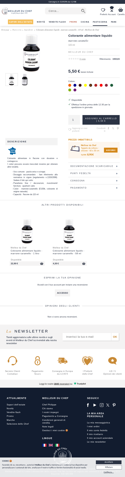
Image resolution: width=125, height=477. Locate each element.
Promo (10, 416)
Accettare (109, 462)
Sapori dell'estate (16, 404)
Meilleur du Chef (55, 398)
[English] (51, 445)
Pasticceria (16, 29)
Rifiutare (109, 467)
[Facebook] (89, 405)
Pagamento (48, 416)
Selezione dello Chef (18, 424)
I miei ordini (93, 426)
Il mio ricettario (95, 434)
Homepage (5, 29)
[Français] (44, 445)
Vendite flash (13, 412)
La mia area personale (95, 414)
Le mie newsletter (96, 442)
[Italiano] (57, 445)
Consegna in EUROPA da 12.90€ (62, 2)
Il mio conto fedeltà (97, 430)
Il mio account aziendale (100, 438)
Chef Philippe (49, 404)
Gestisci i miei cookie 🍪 (55, 430)
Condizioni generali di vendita (53, 421)
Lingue (47, 438)
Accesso (62, 293)
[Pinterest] (115, 405)
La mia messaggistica (98, 422)
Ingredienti (28, 29)
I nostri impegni (50, 412)
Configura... (109, 472)
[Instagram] (102, 405)
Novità (10, 408)
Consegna (62, 416)
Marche (11, 420)
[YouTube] (95, 405)
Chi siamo (47, 408)
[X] (108, 405)
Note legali (48, 426)
